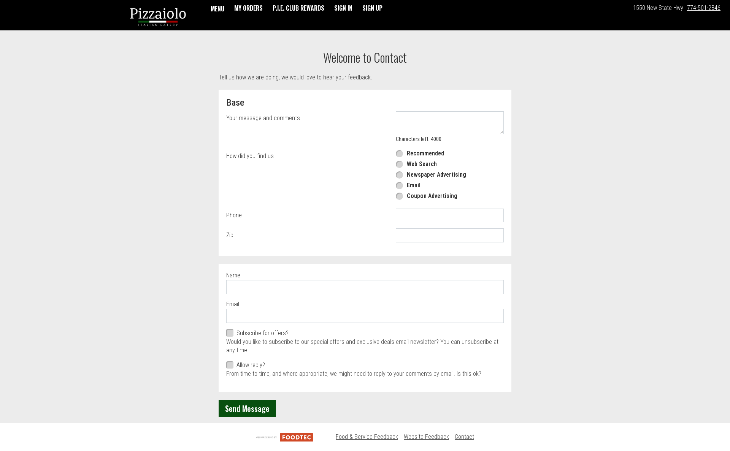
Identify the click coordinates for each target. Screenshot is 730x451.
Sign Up (372, 8)
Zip (229, 235)
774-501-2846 (703, 7)
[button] (158, 16)
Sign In (343, 8)
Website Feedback (426, 436)
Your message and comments (263, 118)
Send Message (247, 408)
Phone (234, 215)
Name (233, 275)
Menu (217, 8)
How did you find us (250, 156)
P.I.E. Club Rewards (298, 8)
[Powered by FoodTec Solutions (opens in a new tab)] (284, 436)
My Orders (248, 8)
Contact (464, 436)
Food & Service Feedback (367, 436)
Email (232, 304)
